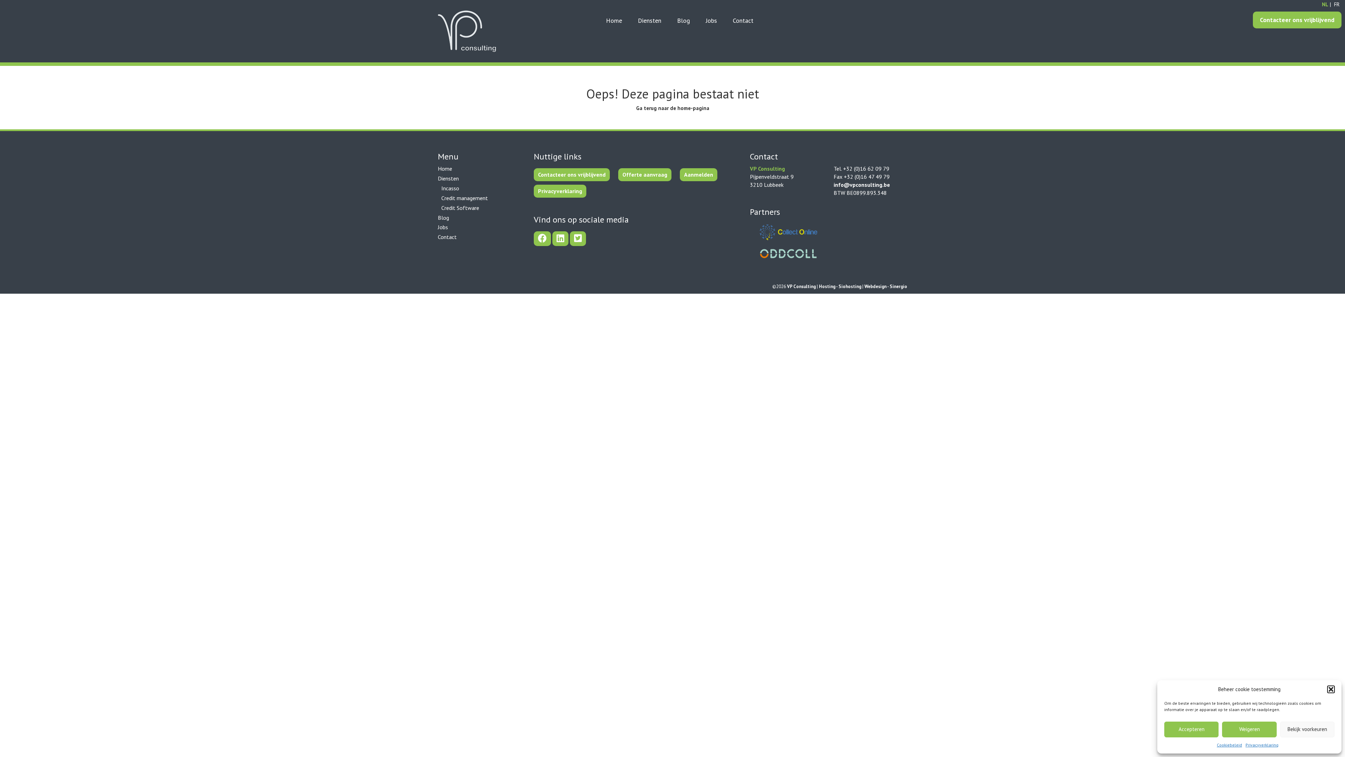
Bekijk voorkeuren (1307, 729)
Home (614, 20)
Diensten (649, 20)
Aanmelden (698, 174)
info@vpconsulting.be (862, 184)
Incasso (450, 188)
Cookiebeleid (1229, 745)
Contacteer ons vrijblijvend (1297, 20)
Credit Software (460, 207)
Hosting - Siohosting (840, 286)
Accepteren (1192, 729)
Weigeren (1249, 729)
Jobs (711, 20)
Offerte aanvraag (644, 174)
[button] (1330, 689)
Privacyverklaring (1262, 745)
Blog (683, 20)
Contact (743, 20)
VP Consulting (802, 286)
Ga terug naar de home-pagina (672, 108)
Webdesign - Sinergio (885, 286)
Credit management (464, 198)
